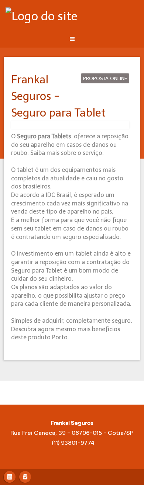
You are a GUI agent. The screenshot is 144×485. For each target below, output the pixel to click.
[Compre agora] (25, 476)
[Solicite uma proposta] (10, 476)
